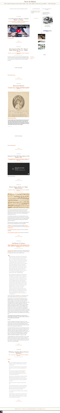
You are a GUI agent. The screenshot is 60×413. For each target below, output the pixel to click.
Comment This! (17, 149)
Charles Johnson (11, 38)
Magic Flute (19, 245)
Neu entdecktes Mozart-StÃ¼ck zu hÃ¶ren (14, 229)
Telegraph (9, 359)
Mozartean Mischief (18, 86)
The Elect (25, 245)
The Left (17, 246)
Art (9, 354)
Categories (36, 18)
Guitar (18, 21)
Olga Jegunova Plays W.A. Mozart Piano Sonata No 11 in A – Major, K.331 (18, 50)
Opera (17, 159)
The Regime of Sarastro (18, 243)
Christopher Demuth (10, 250)
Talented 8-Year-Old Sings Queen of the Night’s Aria (19, 156)
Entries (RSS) (32, 56)
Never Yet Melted (30, 1)
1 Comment (17, 42)
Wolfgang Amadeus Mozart (18, 22)
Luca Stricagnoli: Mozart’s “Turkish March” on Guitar (19, 19)
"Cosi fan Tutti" (11, 87)
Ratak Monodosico (13, 145)
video (10, 319)
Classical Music (12, 21)
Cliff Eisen (23, 370)
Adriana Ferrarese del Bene (22, 87)
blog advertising (46, 30)
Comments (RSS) (32, 57)
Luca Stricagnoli (24, 21)
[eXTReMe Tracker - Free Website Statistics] (1, 412)
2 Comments (17, 180)
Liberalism (13, 245)
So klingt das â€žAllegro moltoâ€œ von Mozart (14, 232)
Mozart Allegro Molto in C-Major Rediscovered (18, 187)
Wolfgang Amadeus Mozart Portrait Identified (18, 352)
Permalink (20, 42)
